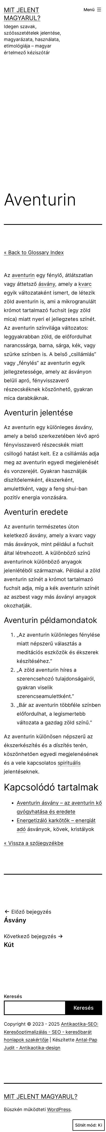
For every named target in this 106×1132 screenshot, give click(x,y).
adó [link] (21, 829)
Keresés (13, 996)
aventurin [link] (23, 275)
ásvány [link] (46, 284)
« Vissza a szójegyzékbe (34, 843)
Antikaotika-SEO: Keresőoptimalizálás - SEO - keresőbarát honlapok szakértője (51, 1031)
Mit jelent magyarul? (40, 1096)
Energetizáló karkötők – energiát (56, 820)
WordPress (58, 1109)
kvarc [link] (85, 284)
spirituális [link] (69, 763)
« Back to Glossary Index (34, 252)
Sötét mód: (86, 1125)
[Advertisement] (53, 127)
